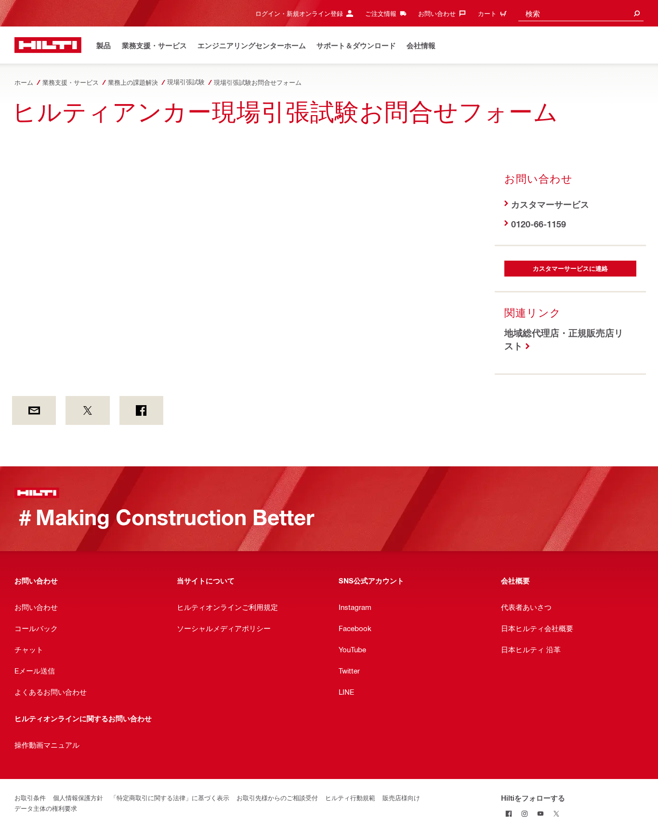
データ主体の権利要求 (45, 808)
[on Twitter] (87, 410)
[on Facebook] (141, 410)
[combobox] (581, 13)
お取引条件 (30, 797)
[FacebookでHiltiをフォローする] (509, 813)
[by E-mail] (34, 410)
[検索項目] (636, 13)
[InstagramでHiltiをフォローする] (525, 813)
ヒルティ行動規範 (350, 797)
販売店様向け (401, 797)
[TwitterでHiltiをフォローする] (557, 813)
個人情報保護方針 (78, 797)
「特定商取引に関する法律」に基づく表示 (169, 797)
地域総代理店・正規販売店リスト (563, 339)
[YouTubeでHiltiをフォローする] (541, 813)
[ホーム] (47, 45)
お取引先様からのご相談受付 (277, 797)
